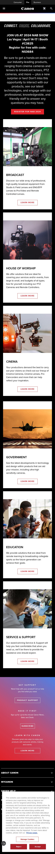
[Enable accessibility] (3, 843)
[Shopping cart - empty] (44, 8)
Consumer (18, 2)
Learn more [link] (27, 751)
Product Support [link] (27, 700)
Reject (18, 847)
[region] (28, 821)
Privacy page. (32, 833)
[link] (15, 175)
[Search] (51, 8)
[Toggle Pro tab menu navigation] (4, 9)
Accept (38, 847)
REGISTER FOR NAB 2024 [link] (27, 111)
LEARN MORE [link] (27, 202)
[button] (27, 772)
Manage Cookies (27, 839)
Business (37, 2)
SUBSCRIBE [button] (28, 726)
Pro (27, 2)
